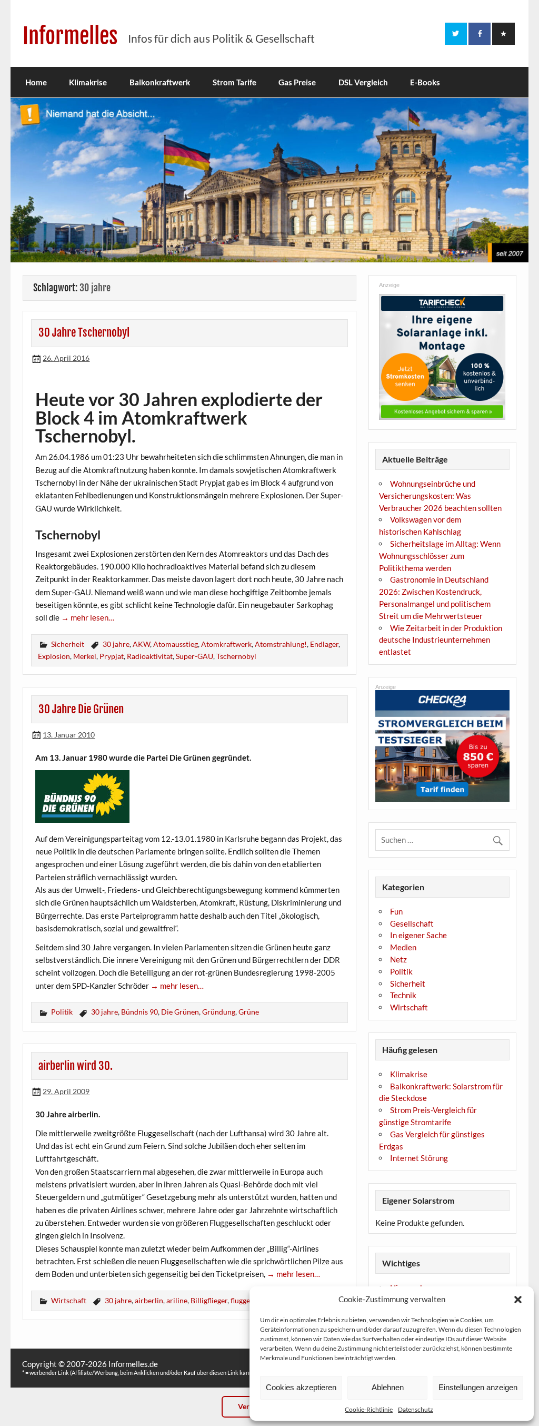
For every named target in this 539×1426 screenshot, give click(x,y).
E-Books (425, 82)
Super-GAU (194, 656)
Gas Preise (297, 82)
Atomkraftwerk (226, 644)
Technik (403, 995)
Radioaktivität (150, 656)
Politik (62, 1011)
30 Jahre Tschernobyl (83, 332)
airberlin (149, 1300)
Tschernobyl (236, 656)
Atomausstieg (175, 644)
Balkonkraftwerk (159, 82)
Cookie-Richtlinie (369, 1409)
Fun (396, 911)
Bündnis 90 (139, 1011)
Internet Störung (419, 1158)
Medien (403, 947)
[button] (518, 1299)
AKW (141, 644)
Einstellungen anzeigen (477, 1387)
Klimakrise (88, 82)
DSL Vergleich (363, 82)
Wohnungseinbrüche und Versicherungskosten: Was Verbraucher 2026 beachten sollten (440, 496)
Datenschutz (415, 1409)
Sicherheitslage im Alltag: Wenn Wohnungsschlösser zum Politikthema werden (440, 556)
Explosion (54, 656)
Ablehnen (388, 1387)
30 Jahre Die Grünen (81, 709)
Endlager (324, 644)
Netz (398, 959)
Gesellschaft (412, 923)
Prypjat (111, 656)
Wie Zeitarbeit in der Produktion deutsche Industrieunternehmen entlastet (440, 640)
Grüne (248, 1011)
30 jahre (116, 644)
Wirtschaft (68, 1300)
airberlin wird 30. (75, 1066)
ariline (176, 1300)
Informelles (70, 36)
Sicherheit (67, 644)
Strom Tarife (234, 82)
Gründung (218, 1011)
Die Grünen (180, 1011)
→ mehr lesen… (87, 617)
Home (36, 82)
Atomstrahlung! (281, 644)
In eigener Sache (418, 935)
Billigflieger (209, 1300)
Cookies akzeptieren (301, 1387)
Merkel (84, 656)
